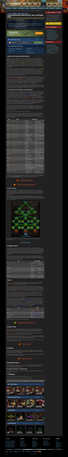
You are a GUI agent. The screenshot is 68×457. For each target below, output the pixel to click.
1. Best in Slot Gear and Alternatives (15, 48)
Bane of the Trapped (11, 282)
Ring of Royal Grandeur (21, 59)
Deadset (58, 15)
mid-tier (27, 13)
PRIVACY (23, 451)
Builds (18, 10)
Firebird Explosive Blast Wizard (24, 10)
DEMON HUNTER (21, 8)
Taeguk (9, 292)
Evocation (10, 94)
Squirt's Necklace (24, 78)
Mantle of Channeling (11, 332)
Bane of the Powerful (18, 290)
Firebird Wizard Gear (50, 29)
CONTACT (10, 451)
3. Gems (9, 52)
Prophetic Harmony (32, 94)
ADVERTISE (15, 451)
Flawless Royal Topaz (27, 299)
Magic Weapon (20, 82)
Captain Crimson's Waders (20, 69)
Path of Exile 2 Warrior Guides (10, 446)
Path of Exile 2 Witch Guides (10, 447)
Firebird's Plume (16, 62)
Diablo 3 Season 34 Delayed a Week (52, 52)
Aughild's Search (15, 134)
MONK (27, 8)
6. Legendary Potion (30, 52)
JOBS (33, 451)
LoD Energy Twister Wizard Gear (52, 33)
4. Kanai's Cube (29, 48)
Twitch (47, 19)
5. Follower (29, 50)
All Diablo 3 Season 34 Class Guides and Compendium (52, 50)
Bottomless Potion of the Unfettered (23, 364)
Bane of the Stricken (11, 286)
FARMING (57, 8)
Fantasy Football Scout (59, 446)
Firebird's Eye (14, 170)
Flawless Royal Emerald (20, 305)
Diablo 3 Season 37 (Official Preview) (52, 46)
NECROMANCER (33, 8)
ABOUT (7, 451)
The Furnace (13, 371)
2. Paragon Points (11, 50)
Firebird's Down (31, 61)
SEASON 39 (52, 8)
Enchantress (33, 350)
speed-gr (19, 13)
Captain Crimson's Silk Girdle (17, 141)
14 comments (41, 19)
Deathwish (40, 84)
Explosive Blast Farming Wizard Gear (52, 37)
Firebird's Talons (26, 63)
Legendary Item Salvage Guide (26, 180)
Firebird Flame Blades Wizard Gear (52, 36)
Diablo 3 (11, 10)
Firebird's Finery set (21, 58)
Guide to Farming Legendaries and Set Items (26, 184)
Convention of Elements (14, 78)
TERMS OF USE (28, 451)
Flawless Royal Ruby (24, 301)
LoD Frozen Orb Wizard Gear (51, 38)
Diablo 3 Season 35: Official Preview (52, 49)
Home (7, 10)
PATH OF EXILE (8, 438)
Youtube (53, 18)
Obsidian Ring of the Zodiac (30, 96)
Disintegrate (10, 66)
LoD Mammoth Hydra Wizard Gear (52, 34)
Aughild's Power (35, 69)
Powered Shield (34, 351)
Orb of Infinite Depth (11, 329)
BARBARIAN (8, 8)
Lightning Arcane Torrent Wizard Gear (52, 35)
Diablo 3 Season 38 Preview (51, 45)
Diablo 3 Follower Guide (26, 358)
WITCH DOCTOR (40, 8)
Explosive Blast (20, 77)
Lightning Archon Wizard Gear (51, 39)
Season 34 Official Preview (51, 53)
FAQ (19, 451)
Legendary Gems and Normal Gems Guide (26, 322)
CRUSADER (14, 8)
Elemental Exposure (24, 99)
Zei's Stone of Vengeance (39, 294)
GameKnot (57, 447)
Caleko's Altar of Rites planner (11, 199)
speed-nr (23, 13)
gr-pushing (14, 13)
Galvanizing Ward (33, 82)
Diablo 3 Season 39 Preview (51, 44)
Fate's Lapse (20, 352)
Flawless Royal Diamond (26, 93)
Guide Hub (34, 447)
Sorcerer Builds (34, 446)
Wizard (15, 10)
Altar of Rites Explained (25, 242)
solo (11, 13)
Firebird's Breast (23, 61)
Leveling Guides (22, 446)
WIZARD (46, 8)
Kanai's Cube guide (26, 344)
